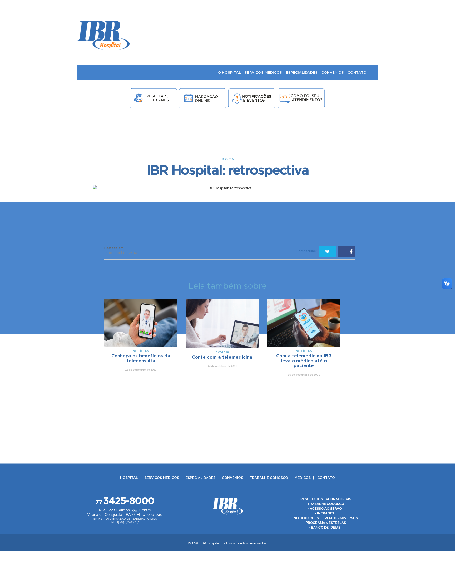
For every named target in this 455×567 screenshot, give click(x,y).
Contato (326, 477)
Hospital (129, 477)
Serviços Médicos (162, 477)
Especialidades (200, 477)
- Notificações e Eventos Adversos (324, 518)
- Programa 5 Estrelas (325, 522)
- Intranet (324, 513)
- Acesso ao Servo (325, 508)
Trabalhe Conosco (269, 477)
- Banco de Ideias (324, 527)
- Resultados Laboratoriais (324, 499)
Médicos (303, 477)
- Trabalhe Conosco (324, 503)
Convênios (232, 477)
